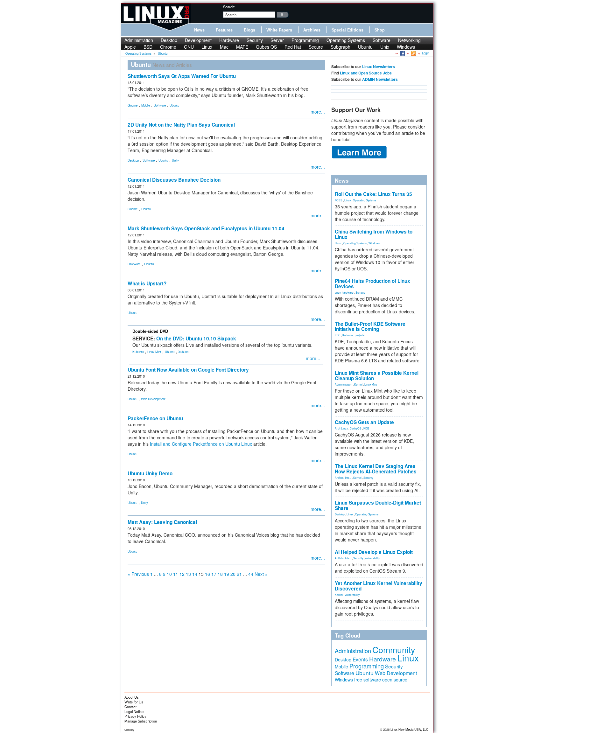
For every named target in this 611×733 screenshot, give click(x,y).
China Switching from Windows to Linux (373, 234)
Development (198, 40)
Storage (360, 292)
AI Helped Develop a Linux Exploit (374, 551)
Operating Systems (346, 40)
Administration (138, 40)
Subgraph (340, 47)
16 (207, 574)
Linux (206, 47)
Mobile (145, 105)
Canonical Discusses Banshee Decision (174, 179)
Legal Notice (134, 711)
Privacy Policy (135, 716)
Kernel (358, 384)
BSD (148, 47)
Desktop (169, 40)
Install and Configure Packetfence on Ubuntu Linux (201, 444)
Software (381, 40)
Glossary (129, 729)
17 (213, 574)
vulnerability (372, 558)
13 (188, 574)
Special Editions (347, 30)
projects (359, 335)
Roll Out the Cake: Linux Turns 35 (373, 194)
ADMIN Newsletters (380, 79)
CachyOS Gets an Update (364, 422)
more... (318, 111)
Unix (384, 47)
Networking (409, 40)
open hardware (344, 292)
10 (169, 574)
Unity (175, 160)
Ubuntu (365, 47)
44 (250, 574)
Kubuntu (138, 352)
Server (277, 40)
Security (255, 40)
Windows (406, 47)
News (199, 30)
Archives (311, 30)
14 (194, 574)
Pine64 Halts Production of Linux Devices (372, 283)
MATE (242, 47)
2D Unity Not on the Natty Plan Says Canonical (181, 124)
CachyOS (356, 428)
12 (182, 574)
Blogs (249, 30)
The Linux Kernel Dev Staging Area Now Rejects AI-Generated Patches (376, 469)
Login (425, 53)
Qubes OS (266, 47)
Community (393, 649)
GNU (189, 47)
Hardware (229, 40)
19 (226, 574)
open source (394, 679)
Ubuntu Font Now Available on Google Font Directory (188, 369)
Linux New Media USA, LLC (409, 729)
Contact (130, 706)
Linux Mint (154, 352)
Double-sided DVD (150, 331)
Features (224, 30)
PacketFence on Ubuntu (155, 418)
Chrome (168, 47)
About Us (131, 697)
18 (220, 574)
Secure (316, 47)
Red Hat (292, 47)
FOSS (338, 200)
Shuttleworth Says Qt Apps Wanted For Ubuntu (182, 76)
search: (229, 6)
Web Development (153, 399)
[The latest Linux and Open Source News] (413, 53)
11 (175, 574)
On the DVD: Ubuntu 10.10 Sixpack (196, 338)
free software (367, 679)
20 (232, 574)
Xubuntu (183, 352)
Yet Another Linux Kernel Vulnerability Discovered (378, 586)
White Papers (279, 30)
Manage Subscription (140, 720)
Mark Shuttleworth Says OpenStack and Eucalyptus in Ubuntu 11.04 (206, 228)
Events (360, 659)
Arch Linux (341, 428)
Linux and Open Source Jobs (366, 73)
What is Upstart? (147, 283)
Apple (130, 47)
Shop (380, 30)
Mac (224, 47)
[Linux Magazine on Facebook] (402, 53)
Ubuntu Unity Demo (150, 473)
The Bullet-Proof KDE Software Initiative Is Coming (370, 326)
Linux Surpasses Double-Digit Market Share (378, 505)
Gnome (132, 105)
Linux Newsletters (378, 66)
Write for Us (133, 701)
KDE (338, 335)
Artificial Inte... (343, 477)
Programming (305, 40)
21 (239, 574)
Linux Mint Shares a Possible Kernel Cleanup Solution (376, 375)
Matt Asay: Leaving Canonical (162, 522)
